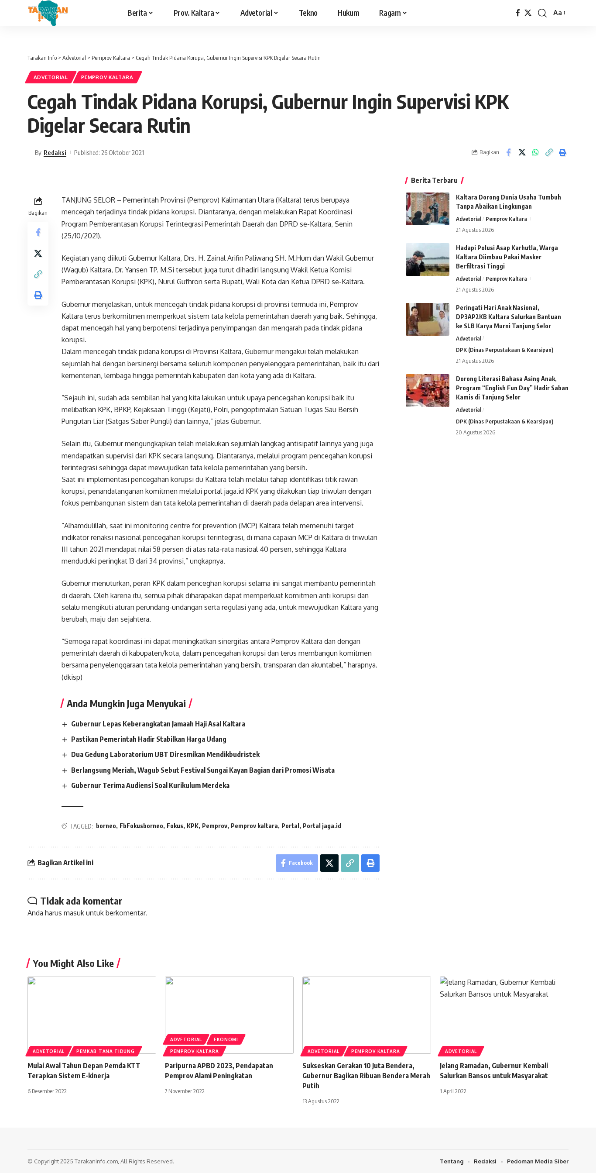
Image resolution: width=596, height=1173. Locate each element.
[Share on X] (522, 152)
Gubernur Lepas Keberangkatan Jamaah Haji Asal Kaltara (158, 723)
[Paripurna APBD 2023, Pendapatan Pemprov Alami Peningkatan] (229, 1015)
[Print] (562, 152)
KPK (193, 825)
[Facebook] (518, 13)
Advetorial (51, 77)
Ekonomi (226, 1039)
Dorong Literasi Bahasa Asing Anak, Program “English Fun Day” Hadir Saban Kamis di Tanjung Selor (512, 388)
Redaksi (55, 152)
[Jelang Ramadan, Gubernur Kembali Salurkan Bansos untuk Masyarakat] (504, 1015)
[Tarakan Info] (65, 13)
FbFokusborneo (141, 825)
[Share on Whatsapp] (535, 152)
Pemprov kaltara (254, 825)
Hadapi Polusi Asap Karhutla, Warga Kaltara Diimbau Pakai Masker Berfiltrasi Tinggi (507, 257)
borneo (106, 825)
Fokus (175, 825)
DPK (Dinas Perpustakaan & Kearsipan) (504, 349)
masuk (74, 912)
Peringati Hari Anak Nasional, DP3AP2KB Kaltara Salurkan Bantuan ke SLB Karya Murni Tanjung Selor (508, 317)
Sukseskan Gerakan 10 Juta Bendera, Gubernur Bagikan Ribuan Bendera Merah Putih (366, 1075)
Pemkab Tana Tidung (105, 1051)
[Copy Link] (549, 152)
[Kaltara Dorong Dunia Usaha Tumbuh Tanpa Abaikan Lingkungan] (427, 209)
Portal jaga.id (322, 825)
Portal (290, 825)
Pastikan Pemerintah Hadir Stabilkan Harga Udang (148, 739)
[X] (528, 13)
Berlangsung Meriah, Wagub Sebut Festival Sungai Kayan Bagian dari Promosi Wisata (203, 770)
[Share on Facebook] (508, 152)
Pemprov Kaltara (107, 77)
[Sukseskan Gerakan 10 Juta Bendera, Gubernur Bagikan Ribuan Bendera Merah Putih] (366, 1015)
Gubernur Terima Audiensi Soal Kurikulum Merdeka (150, 785)
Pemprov (214, 825)
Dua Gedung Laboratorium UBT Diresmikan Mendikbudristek (165, 754)
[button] (542, 13)
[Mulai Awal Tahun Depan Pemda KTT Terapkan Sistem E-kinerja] (91, 1015)
